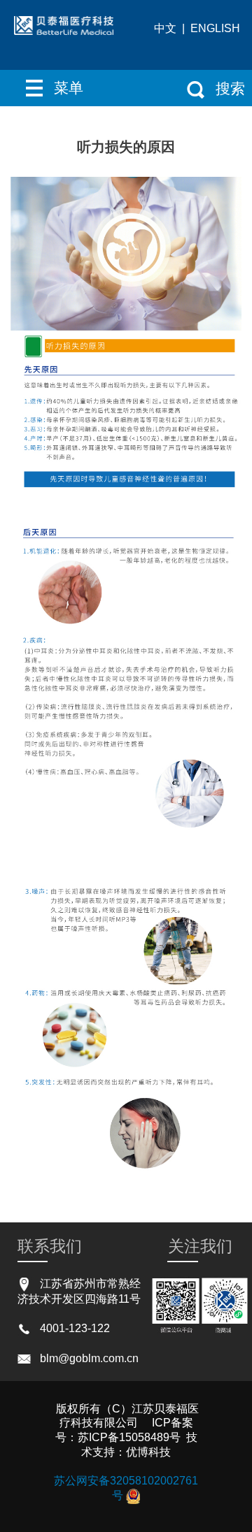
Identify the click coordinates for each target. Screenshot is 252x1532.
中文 (165, 28)
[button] (63, 88)
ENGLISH (215, 28)
